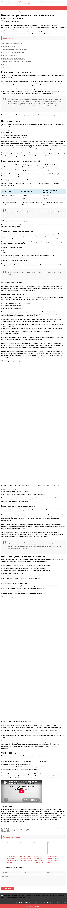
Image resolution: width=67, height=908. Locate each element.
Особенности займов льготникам (12, 52)
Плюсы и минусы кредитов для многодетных (16, 62)
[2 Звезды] (10, 830)
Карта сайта (19, 902)
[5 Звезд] (28, 830)
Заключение (6, 68)
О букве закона (7, 65)
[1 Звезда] (4, 830)
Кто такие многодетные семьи (11, 43)
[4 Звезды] (23, 830)
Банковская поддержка (9, 55)
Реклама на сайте (48, 902)
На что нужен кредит (8, 46)
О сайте (64, 902)
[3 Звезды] (17, 830)
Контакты (57, 902)
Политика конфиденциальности (33, 902)
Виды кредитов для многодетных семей (14, 49)
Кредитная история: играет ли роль (13, 58)
